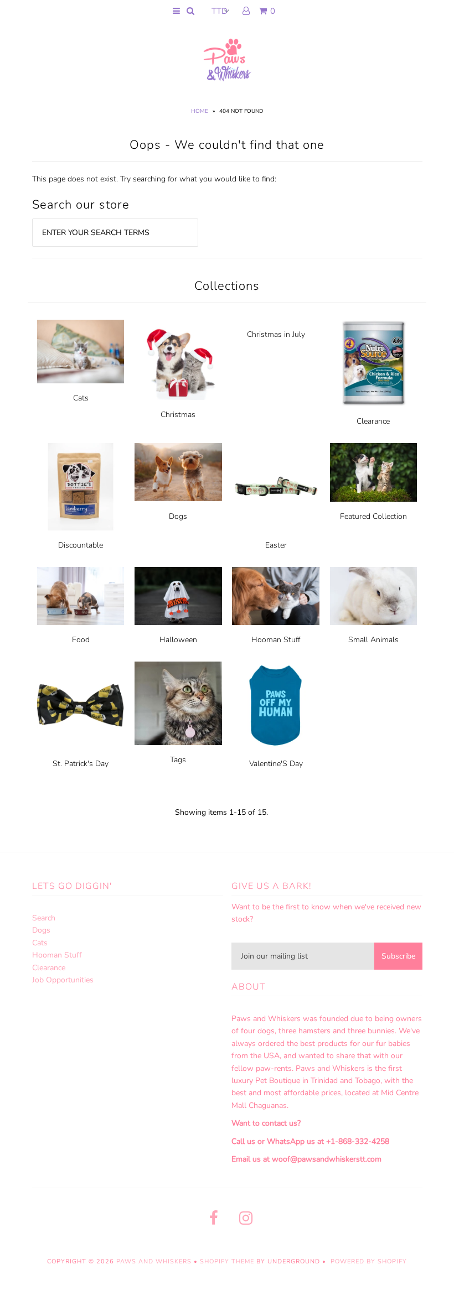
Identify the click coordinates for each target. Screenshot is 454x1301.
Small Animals (373, 639)
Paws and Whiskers (154, 1261)
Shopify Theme (227, 1261)
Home (199, 111)
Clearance (373, 421)
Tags (178, 759)
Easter (276, 545)
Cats (81, 398)
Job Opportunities (63, 980)
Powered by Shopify (369, 1261)
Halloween (178, 639)
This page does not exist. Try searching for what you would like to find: (154, 179)
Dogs (178, 516)
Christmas (178, 414)
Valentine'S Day (276, 763)
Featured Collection (373, 516)
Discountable (80, 545)
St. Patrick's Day (81, 763)
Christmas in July (276, 334)
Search (43, 918)
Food (81, 639)
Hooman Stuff (275, 639)
